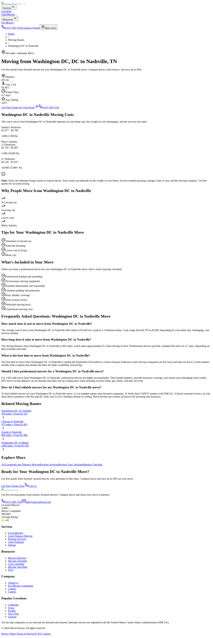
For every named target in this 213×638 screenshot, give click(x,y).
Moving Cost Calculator (70, 464)
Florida (11, 610)
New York (13, 613)
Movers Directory (17, 558)
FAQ (10, 570)
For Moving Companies (20, 585)
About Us (13, 582)
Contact (12, 588)
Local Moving (15, 533)
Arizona (12, 616)
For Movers (7, 22)
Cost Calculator (16, 564)
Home (11, 33)
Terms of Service (25, 633)
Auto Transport (16, 542)
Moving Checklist (92, 464)
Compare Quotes (31, 27)
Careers (12, 591)
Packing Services (49, 464)
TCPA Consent (42, 633)
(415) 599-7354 (51, 107)
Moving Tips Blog (17, 567)
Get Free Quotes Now (13, 486)
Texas (11, 607)
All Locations (8, 464)
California (13, 604)
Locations (6, 11)
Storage (12, 545)
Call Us (33, 486)
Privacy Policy (9, 633)
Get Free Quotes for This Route (18, 107)
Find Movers (8, 14)
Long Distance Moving (28, 464)
